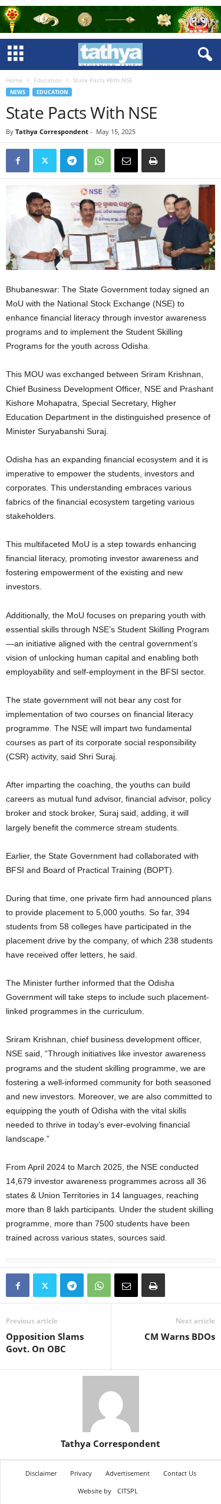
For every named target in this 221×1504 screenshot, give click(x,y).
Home (14, 80)
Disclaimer (41, 1473)
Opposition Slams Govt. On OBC (45, 1342)
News (17, 92)
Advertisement (127, 1473)
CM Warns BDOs (179, 1336)
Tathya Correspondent (51, 131)
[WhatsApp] (99, 160)
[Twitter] (45, 160)
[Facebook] (17, 160)
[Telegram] (72, 160)
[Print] (153, 160)
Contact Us (179, 1473)
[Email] (126, 160)
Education (48, 80)
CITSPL (127, 1490)
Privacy (81, 1473)
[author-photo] (110, 1404)
